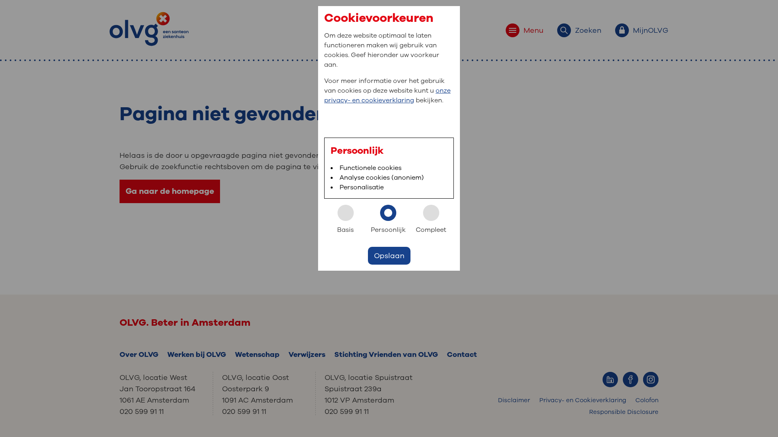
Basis (345, 229)
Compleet (431, 229)
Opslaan (389, 256)
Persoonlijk (388, 229)
